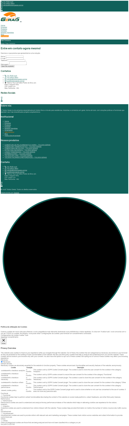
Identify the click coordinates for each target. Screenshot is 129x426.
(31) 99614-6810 (8, 3)
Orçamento (5, 36)
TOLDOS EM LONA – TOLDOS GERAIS (18, 156)
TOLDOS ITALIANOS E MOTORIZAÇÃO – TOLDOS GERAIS (26, 157)
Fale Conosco (9, 132)
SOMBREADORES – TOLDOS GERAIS (18, 154)
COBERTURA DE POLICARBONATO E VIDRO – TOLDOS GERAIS (27, 145)
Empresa (4, 27)
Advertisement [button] (6, 412)
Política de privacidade (12, 136)
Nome (3, 56)
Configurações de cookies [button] (10, 335)
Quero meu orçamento (8, 66)
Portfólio (4, 31)
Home (3, 25)
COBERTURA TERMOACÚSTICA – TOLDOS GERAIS (23, 147)
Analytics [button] (4, 404)
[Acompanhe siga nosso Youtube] (2, 11)
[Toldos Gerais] (10, 21)
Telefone (4, 60)
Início (2, 43)
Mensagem (5, 64)
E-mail (3, 58)
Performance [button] (5, 399)
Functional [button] (4, 393)
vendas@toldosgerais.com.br (13, 5)
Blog (2, 34)
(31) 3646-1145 (8, 2)
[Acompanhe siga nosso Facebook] (2, 9)
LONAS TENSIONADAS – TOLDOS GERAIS (20, 152)
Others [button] (3, 419)
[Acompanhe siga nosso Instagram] (2, 7)
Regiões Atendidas (7, 33)
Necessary (6, 362)
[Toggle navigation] (21, 21)
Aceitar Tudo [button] (23, 335)
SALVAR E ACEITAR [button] (8, 424)
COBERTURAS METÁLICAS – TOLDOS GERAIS (21, 148)
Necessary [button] (4, 360)
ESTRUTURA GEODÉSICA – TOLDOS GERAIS (21, 150)
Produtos (4, 29)
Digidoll (16, 193)
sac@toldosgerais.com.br (15, 81)
